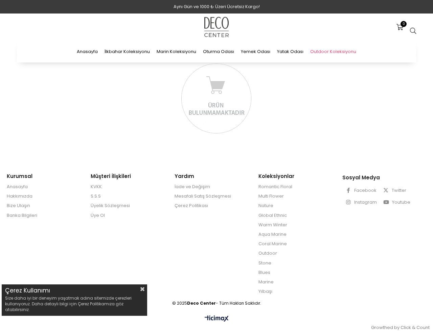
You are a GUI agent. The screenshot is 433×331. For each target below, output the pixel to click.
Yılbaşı (265, 291)
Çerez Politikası (191, 206)
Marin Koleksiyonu (176, 51)
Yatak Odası (290, 51)
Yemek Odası (255, 51)
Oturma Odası (218, 51)
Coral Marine (272, 244)
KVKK (96, 187)
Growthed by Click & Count (400, 327)
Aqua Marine (272, 234)
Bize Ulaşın (18, 206)
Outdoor (267, 253)
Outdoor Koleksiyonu (333, 51)
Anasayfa (87, 51)
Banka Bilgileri (22, 215)
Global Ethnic (272, 215)
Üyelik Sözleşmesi (110, 206)
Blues (264, 273)
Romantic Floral (275, 187)
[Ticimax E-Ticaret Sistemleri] (217, 319)
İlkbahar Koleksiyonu (127, 51)
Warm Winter (272, 225)
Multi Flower (271, 196)
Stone (264, 263)
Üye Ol (98, 215)
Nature (265, 206)
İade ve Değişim (192, 187)
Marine (266, 282)
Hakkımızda (19, 196)
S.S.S (96, 196)
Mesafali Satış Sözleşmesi (203, 196)
